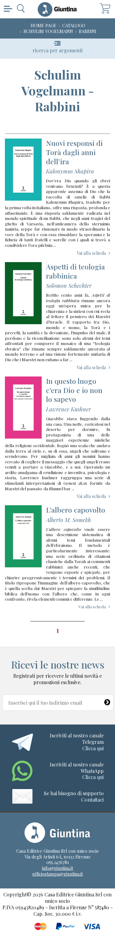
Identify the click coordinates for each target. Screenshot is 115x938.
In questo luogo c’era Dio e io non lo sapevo (74, 390)
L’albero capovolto (75, 509)
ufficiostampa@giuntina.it (57, 874)
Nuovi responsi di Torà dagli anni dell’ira (74, 152)
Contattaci (92, 799)
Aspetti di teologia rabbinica (75, 271)
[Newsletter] (107, 700)
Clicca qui (93, 748)
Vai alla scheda (91, 253)
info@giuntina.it (57, 868)
